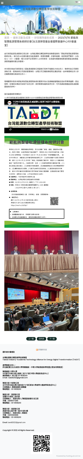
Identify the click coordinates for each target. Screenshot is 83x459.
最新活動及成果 (22, 37)
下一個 (52, 338)
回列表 (41, 338)
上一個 (31, 338)
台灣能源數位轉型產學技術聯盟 (41, 9)
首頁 (6, 37)
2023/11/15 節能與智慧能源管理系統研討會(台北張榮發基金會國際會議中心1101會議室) (41, 41)
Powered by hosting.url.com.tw (68, 456)
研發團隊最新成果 (44, 37)
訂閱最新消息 (42, 350)
